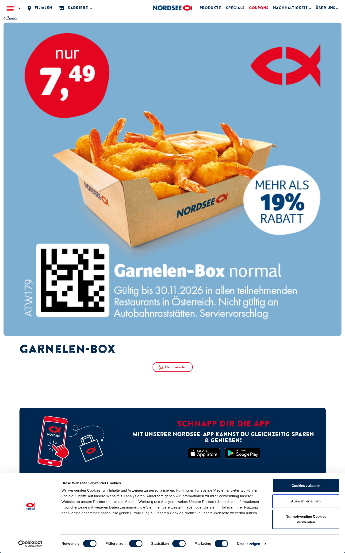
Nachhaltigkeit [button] (290, 8)
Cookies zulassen (305, 486)
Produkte (210, 8)
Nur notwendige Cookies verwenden (306, 519)
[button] (13, 8)
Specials (235, 8)
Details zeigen (248, 544)
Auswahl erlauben (306, 501)
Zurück (11, 18)
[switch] (135, 543)
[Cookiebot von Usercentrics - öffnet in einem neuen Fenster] (30, 543)
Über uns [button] (325, 8)
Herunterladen (176, 367)
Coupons (258, 8)
